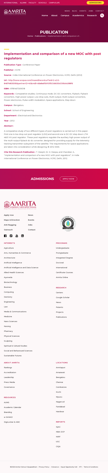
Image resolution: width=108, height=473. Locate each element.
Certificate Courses (64, 272)
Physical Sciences (12, 336)
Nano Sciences (10, 321)
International (11, 3)
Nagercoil (60, 402)
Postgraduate (62, 253)
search (102, 15)
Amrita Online (62, 277)
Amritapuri (60, 367)
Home (30, 36)
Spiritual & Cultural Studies (15, 346)
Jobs (91, 11)
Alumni (23, 3)
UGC (58, 441)
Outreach (8, 230)
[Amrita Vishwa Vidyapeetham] (15, 12)
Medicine (8, 316)
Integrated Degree (64, 258)
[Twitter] (11, 235)
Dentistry (8, 297)
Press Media (9, 382)
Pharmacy (8, 331)
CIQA (58, 446)
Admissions (95, 3)
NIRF (58, 437)
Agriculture (9, 248)
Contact (99, 11)
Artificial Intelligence (13, 263)
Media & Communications (15, 311)
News (67, 11)
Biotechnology (10, 282)
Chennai (59, 382)
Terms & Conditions (91, 467)
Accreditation (10, 372)
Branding (8, 412)
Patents (59, 307)
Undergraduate (62, 248)
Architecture (9, 258)
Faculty (32, 3)
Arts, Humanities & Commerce (17, 253)
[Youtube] (17, 235)
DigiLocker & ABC (12, 422)
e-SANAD (8, 417)
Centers (59, 292)
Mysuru (59, 397)
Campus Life (54, 3)
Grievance (55, 467)
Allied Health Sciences (14, 272)
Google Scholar (63, 297)
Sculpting (8, 341)
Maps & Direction (12, 220)
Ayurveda (8, 277)
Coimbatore (61, 387)
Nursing (7, 326)
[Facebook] (5, 235)
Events (83, 11)
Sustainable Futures (13, 356)
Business (8, 287)
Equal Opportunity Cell (69, 467)
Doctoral (60, 263)
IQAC (58, 427)
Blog (74, 11)
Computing (9, 292)
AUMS (6, 402)
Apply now (9, 215)
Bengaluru (60, 377)
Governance (9, 387)
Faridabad (60, 407)
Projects (59, 312)
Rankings (8, 367)
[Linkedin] (22, 235)
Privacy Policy (44, 467)
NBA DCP (60, 432)
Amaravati (60, 372)
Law (6, 307)
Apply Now (68, 179)
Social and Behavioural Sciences (18, 351)
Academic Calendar (12, 407)
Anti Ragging (10, 225)
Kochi (58, 392)
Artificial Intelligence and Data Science (21, 267)
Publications (40, 36)
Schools (42, 3)
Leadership (9, 377)
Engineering (9, 302)
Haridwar (60, 411)
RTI (80, 467)
